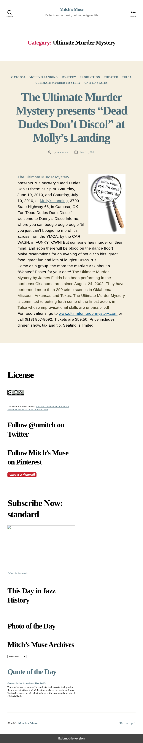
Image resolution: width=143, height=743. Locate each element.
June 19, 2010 (88, 152)
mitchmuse (63, 152)
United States (96, 82)
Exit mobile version (71, 738)
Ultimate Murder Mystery (58, 82)
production (90, 77)
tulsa (127, 77)
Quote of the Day (31, 671)
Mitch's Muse (71, 9)
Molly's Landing (43, 77)
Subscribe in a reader (18, 573)
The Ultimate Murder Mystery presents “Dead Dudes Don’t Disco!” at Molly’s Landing (71, 117)
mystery (69, 77)
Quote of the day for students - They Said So (26, 683)
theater (111, 77)
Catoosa (18, 77)
